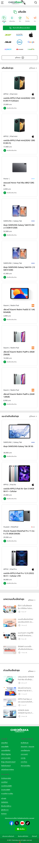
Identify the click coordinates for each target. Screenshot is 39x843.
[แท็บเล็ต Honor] (8, 49)
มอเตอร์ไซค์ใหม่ (5, 750)
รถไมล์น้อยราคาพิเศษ (7, 770)
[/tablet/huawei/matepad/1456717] (19, 515)
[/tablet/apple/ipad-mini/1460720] (19, 83)
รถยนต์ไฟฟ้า (5, 747)
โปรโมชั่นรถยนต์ (6, 766)
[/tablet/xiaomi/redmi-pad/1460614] (19, 294)
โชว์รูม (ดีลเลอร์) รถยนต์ (8, 762)
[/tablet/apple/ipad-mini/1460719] (19, 125)
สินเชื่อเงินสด (24, 743)
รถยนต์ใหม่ (4, 743)
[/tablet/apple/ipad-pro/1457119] (19, 558)
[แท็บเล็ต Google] (31, 42)
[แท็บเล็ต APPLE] (31, 35)
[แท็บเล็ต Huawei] (19, 49)
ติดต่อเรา (4, 814)
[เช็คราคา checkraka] (15, 2)
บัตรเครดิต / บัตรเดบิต (27, 747)
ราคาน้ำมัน (24, 762)
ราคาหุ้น (23, 758)
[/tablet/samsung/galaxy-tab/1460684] (19, 252)
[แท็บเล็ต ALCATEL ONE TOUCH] (19, 35)
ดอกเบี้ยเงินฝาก (25, 750)
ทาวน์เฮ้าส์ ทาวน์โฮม (7, 794)
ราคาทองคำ (24, 754)
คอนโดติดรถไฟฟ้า (6, 786)
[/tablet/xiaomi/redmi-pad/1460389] (19, 379)
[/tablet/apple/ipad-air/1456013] (19, 473)
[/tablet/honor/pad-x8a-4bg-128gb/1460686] (19, 167)
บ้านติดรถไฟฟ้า (5, 790)
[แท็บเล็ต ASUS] (8, 42)
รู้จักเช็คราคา (5, 810)
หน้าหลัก (3, 798)
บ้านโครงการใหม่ (6, 778)
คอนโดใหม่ (4, 782)
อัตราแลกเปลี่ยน (25, 766)
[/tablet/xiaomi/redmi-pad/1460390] (19, 336)
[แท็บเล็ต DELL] (19, 42)
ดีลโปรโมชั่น (4, 802)
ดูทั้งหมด (17, 58)
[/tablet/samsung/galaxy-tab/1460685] (19, 210)
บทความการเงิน (6, 758)
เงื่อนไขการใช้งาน (6, 806)
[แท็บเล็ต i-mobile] (31, 49)
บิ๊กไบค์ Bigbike (6, 754)
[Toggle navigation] (2, 2)
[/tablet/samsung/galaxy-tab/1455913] (19, 431)
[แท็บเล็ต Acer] (8, 35)
